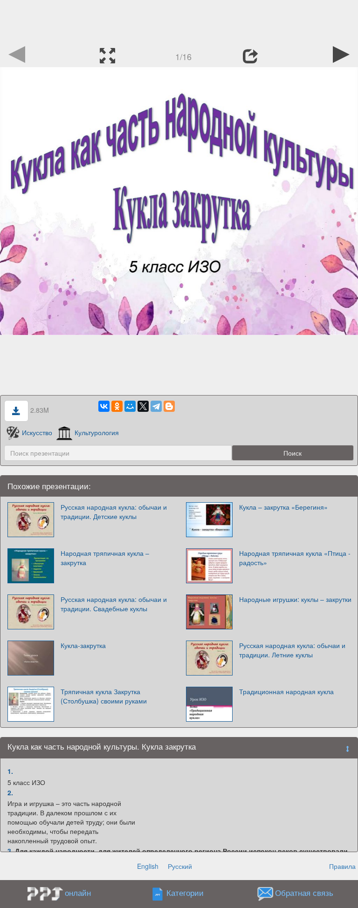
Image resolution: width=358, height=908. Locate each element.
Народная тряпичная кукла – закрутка (105, 557)
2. (10, 792)
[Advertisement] (179, 21)
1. (10, 771)
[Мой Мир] (130, 406)
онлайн (78, 892)
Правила (342, 866)
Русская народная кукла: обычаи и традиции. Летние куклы (292, 650)
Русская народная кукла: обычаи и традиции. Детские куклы (114, 511)
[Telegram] (156, 406)
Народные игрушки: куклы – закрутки (295, 599)
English (147, 866)
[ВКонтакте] (104, 406)
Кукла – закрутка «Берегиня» (283, 507)
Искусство (37, 432)
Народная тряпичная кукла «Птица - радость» (295, 557)
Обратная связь (304, 893)
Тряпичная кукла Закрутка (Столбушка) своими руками (104, 696)
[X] (143, 406)
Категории (185, 893)
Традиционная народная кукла (286, 691)
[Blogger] (169, 406)
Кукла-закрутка (83, 645)
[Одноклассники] (117, 406)
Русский (180, 866)
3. (10, 850)
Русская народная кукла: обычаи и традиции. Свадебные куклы (114, 603)
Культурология (97, 432)
